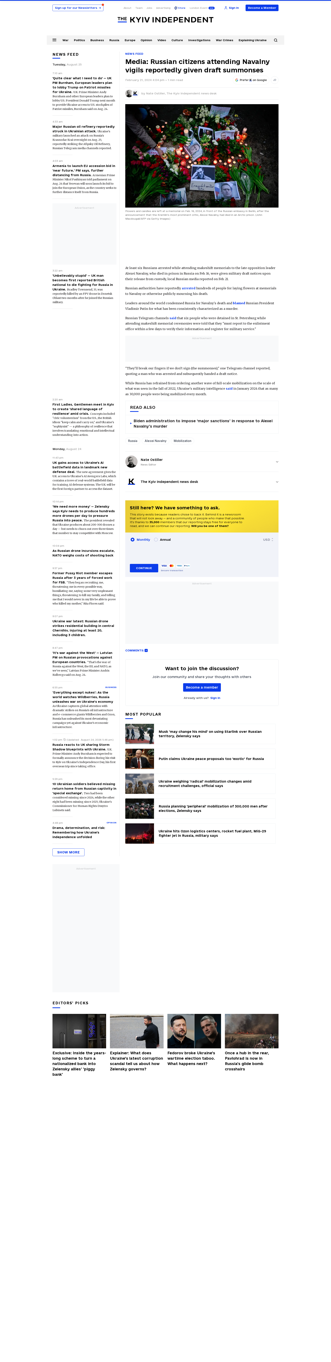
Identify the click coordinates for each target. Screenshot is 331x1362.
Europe (130, 40)
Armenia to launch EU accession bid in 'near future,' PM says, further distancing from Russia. (83, 170)
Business (97, 40)
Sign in (215, 697)
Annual (165, 539)
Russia (114, 40)
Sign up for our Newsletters (78, 7)
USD (266, 539)
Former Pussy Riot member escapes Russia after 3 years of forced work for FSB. (82, 577)
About (127, 8)
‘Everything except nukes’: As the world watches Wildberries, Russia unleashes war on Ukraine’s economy (82, 697)
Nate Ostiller (152, 459)
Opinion (146, 40)
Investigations (199, 40)
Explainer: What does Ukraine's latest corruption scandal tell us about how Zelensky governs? (136, 1061)
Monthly (143, 539)
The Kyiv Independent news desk (191, 93)
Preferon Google (253, 80)
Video (161, 40)
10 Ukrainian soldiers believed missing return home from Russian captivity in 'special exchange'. (84, 788)
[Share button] (275, 80)
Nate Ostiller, (156, 93)
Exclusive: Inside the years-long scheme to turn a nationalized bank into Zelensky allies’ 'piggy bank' (79, 1064)
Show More (68, 852)
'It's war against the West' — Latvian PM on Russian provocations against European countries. (82, 657)
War (65, 40)
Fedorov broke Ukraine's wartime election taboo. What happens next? (191, 1058)
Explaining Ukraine (253, 40)
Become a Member (262, 7)
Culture (177, 40)
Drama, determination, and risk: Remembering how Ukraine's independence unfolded (78, 832)
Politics (79, 40)
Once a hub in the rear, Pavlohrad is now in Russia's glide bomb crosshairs (247, 1061)
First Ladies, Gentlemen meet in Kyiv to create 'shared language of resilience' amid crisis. (83, 409)
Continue (144, 568)
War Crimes (224, 40)
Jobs (149, 8)
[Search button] (276, 40)
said (173, 318)
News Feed (134, 53)
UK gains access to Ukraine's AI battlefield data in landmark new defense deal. (79, 467)
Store (181, 8)
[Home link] (165, 20)
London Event (199, 8)
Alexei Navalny (155, 441)
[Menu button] (54, 40)
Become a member (202, 687)
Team (139, 8)
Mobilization (182, 441)
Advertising (163, 8)
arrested (188, 288)
